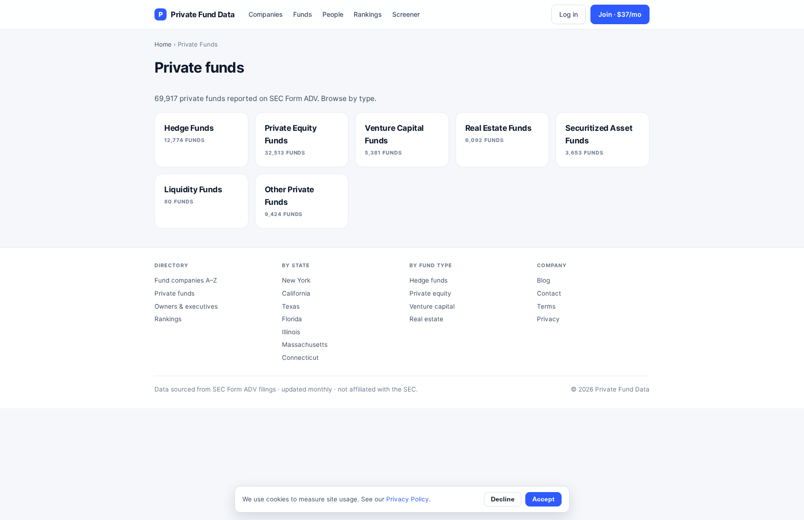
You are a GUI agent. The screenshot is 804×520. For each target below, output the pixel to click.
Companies (265, 14)
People (332, 14)
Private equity (430, 293)
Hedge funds (428, 280)
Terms (546, 306)
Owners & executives (186, 306)
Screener (406, 14)
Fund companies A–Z (185, 280)
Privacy (548, 319)
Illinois (291, 332)
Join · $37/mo (620, 14)
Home (163, 44)
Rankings (368, 14)
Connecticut (300, 357)
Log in (568, 14)
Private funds (174, 293)
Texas (291, 306)
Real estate (426, 319)
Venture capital (432, 306)
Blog (543, 280)
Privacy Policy (407, 499)
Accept (543, 499)
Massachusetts (305, 344)
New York (296, 280)
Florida (292, 319)
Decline (503, 499)
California (296, 293)
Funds (302, 14)
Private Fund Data (196, 14)
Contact (549, 293)
